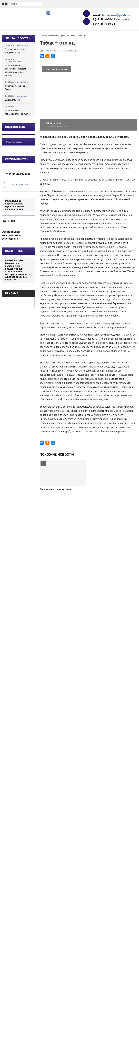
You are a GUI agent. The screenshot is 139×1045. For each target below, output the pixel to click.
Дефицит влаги (12, 100)
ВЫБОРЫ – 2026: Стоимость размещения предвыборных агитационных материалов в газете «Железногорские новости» (17, 270)
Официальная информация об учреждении (12, 235)
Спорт (19, 141)
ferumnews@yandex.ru (116, 15)
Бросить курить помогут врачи (56, 489)
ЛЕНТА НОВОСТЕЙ (18, 38)
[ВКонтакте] (42, 56)
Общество (22, 45)
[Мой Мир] (53, 56)
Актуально (22, 82)
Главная (43, 36)
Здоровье (64, 36)
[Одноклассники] (47, 56)
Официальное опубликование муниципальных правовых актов (14, 205)
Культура (10, 141)
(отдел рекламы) (112, 19)
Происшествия (15, 62)
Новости (53, 36)
